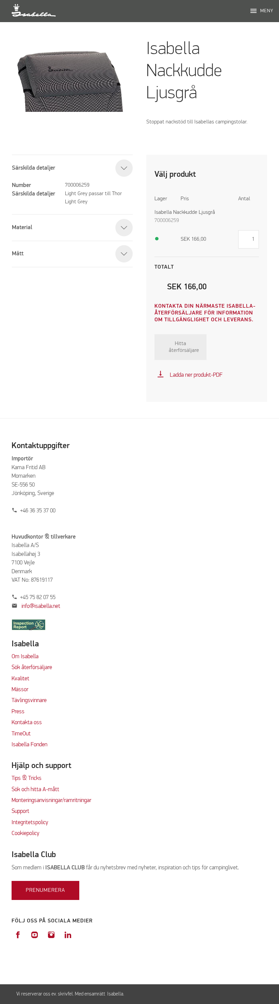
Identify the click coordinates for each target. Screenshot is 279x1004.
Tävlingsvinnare (29, 700)
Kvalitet (20, 679)
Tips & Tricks (27, 778)
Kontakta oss (27, 723)
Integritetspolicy (30, 823)
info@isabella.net (40, 606)
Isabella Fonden (29, 745)
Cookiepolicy (25, 833)
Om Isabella (25, 657)
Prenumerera (45, 890)
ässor (23, 690)
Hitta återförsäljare (184, 347)
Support (20, 811)
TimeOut (21, 734)
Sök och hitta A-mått (35, 790)
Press (18, 712)
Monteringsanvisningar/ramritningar (51, 800)
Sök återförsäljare (32, 667)
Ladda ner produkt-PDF (190, 375)
